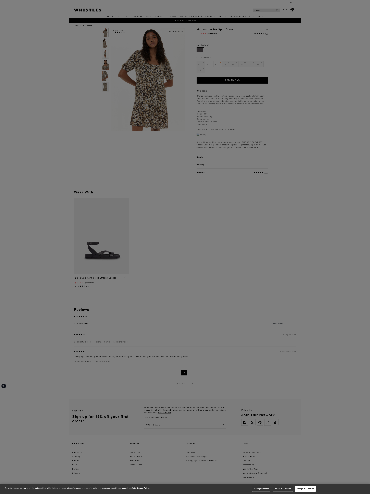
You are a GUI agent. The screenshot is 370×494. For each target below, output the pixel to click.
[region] (185, 489)
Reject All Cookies (282, 488)
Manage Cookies (261, 488)
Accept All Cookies (305, 488)
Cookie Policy (143, 488)
